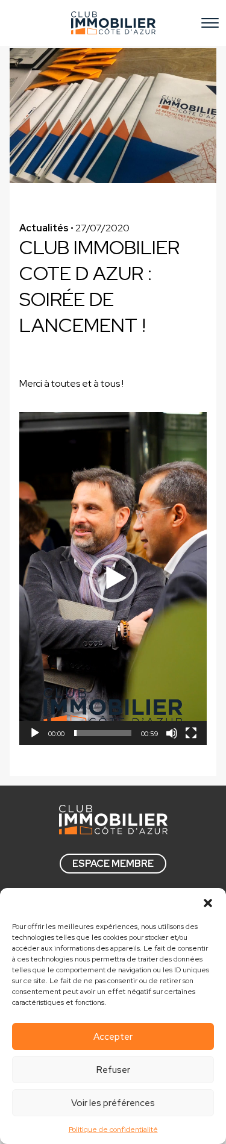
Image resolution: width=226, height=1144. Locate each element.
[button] (208, 903)
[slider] (102, 733)
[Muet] (172, 733)
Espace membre (113, 863)
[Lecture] (35, 733)
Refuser (113, 1070)
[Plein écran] (191, 733)
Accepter (113, 1037)
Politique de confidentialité (113, 1129)
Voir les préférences (113, 1103)
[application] (113, 578)
